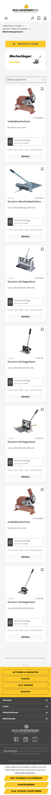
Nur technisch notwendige (26, 778)
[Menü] (6, 18)
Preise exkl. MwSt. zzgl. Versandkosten (25, 149)
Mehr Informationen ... (25, 772)
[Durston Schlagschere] (25, 261)
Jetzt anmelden (21, 143)
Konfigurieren (26, 784)
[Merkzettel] (39, 18)
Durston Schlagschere (21, 281)
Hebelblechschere (19, 121)
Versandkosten (10, 751)
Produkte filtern (28, 44)
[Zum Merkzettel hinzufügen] (41, 89)
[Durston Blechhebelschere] (25, 181)
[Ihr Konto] (45, 18)
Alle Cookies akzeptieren (26, 791)
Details (25, 156)
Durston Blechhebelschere (24, 201)
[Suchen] (32, 18)
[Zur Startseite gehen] (25, 8)
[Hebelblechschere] (25, 101)
